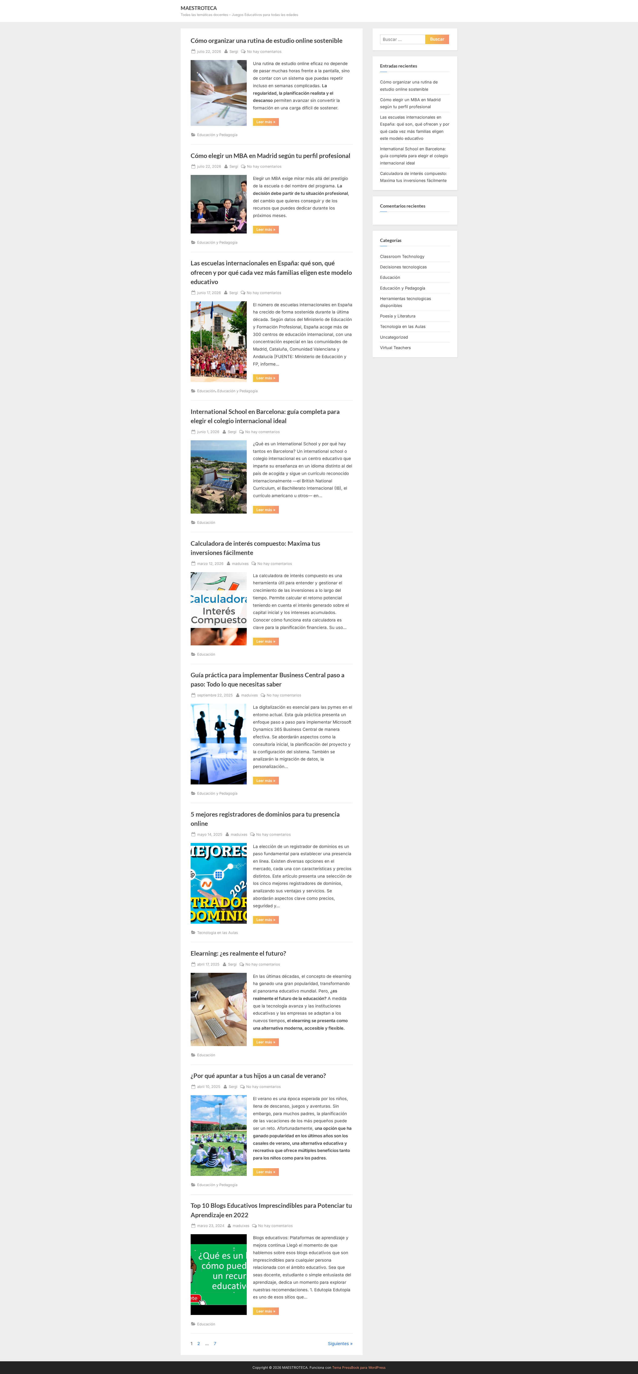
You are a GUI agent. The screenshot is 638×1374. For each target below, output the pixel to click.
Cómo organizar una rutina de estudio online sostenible (266, 40)
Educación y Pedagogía (217, 135)
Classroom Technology (402, 256)
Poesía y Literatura (397, 315)
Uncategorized (394, 337)
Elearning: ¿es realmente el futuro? (238, 953)
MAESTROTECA (199, 8)
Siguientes (338, 1343)
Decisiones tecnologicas (403, 266)
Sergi (234, 51)
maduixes (240, 563)
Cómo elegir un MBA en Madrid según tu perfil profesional (270, 155)
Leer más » (267, 122)
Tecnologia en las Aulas (217, 932)
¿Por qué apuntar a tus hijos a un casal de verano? (258, 1075)
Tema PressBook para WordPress (359, 1368)
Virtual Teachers (395, 347)
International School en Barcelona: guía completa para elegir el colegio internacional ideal (414, 155)
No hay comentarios (264, 52)
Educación (206, 391)
